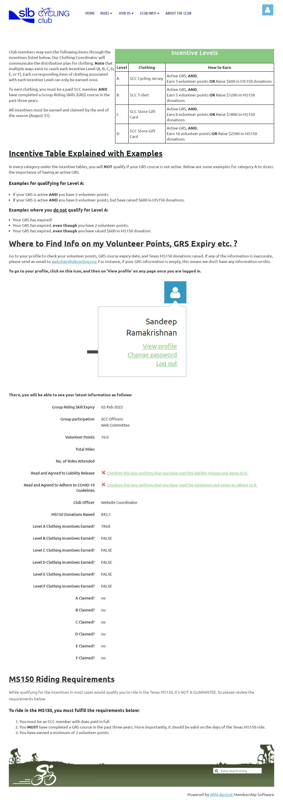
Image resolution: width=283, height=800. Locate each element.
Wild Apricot (221, 794)
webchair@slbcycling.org (74, 261)
